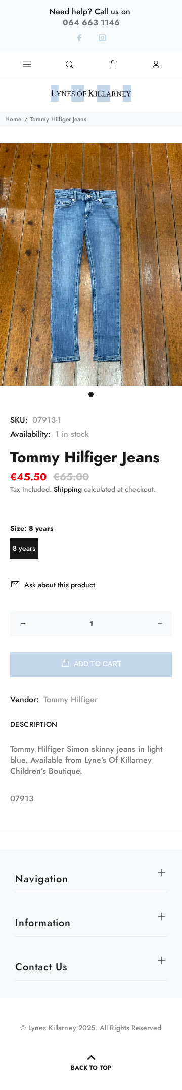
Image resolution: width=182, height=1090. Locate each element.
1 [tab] (91, 394)
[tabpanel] (91, 264)
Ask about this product (59, 585)
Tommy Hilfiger (70, 699)
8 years (24, 548)
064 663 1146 (91, 22)
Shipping (68, 489)
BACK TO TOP (91, 1067)
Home (13, 119)
